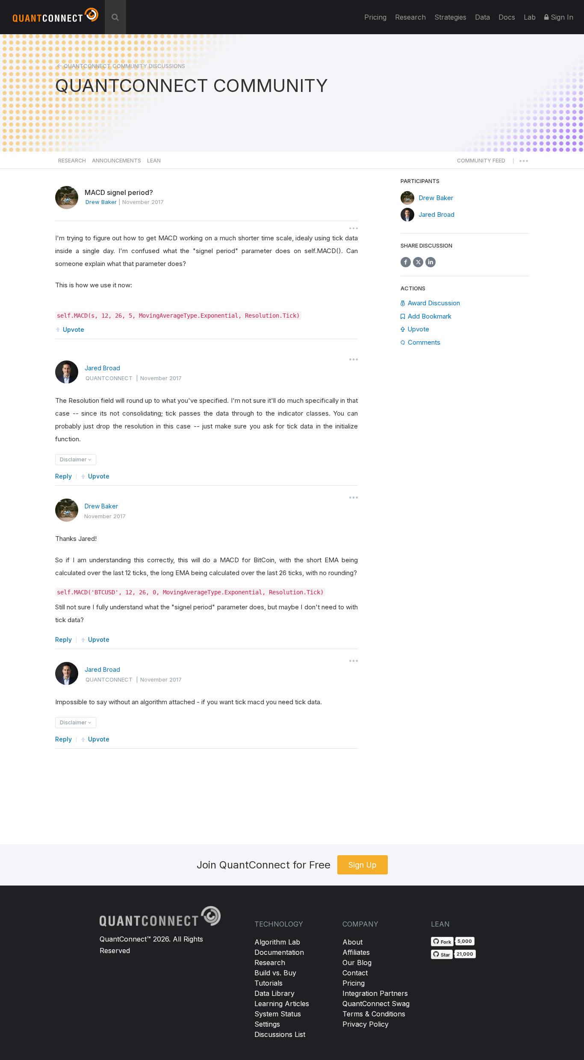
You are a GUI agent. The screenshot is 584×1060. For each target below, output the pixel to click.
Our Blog (357, 962)
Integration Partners (375, 993)
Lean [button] (154, 160)
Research (410, 17)
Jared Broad (102, 368)
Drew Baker (101, 506)
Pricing (375, 17)
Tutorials (268, 983)
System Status (277, 1014)
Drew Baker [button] (101, 201)
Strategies (450, 17)
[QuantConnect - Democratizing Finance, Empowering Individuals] (55, 18)
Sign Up (362, 864)
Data (482, 17)
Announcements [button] (116, 160)
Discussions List (279, 1034)
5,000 (464, 941)
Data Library (274, 993)
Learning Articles (281, 1003)
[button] (481, 162)
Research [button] (72, 160)
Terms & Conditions (373, 1014)
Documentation (279, 952)
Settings (267, 1024)
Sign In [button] (561, 17)
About (352, 942)
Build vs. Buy (275, 972)
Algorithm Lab (277, 942)
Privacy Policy (365, 1024)
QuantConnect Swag (376, 1003)
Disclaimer (74, 459)
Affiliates (356, 952)
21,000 (465, 954)
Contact (355, 972)
